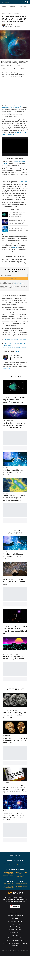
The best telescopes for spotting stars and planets (8, 887)
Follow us (18, 68)
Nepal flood (12, 6)
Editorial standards (15, 938)
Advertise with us (15, 929)
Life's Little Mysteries (8, 863)
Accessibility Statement (15, 913)
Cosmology (16, 13)
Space (3, 13)
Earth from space (21, 863)
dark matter (15, 247)
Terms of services (17, 282)
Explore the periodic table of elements (8, 876)
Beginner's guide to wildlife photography (21, 884)
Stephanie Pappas (11, 25)
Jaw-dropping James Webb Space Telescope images (8, 873)
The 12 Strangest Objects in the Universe (14, 347)
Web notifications (15, 932)
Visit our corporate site (18, 901)
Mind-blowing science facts (21, 886)
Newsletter (25, 68)
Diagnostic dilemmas (8, 864)
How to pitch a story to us (15, 940)
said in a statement (17, 129)
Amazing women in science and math (21, 873)
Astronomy (9, 13)
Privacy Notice (18, 283)
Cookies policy (15, 927)
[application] (15, 146)
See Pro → (19, 2)
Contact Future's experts (15, 915)
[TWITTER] (11, 359)
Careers (15, 935)
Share (5, 68)
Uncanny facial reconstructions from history (21, 876)
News (18, 26)
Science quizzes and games (8, 883)
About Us (15, 918)
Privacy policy (15, 924)
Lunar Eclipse (23, 6)
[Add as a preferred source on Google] (15, 906)
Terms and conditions (15, 921)
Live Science (18, 351)
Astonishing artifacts (21, 864)
